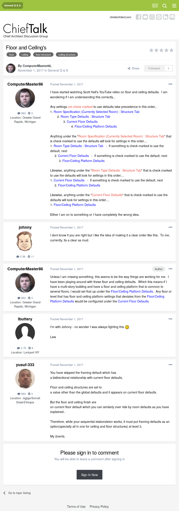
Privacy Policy (99, 506)
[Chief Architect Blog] (172, 16)
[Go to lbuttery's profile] (25, 333)
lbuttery (25, 319)
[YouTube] (145, 16)
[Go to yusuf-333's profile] (25, 378)
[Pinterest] (159, 16)
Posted (66, 84)
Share (134, 68)
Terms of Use (76, 506)
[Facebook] (138, 16)
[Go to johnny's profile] (25, 241)
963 (23, 113)
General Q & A (58, 70)
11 (32, 256)
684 (23, 394)
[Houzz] (165, 16)
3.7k (23, 348)
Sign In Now (89, 474)
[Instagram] (152, 16)
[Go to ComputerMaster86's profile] (10, 68)
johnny (25, 227)
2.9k (22, 256)
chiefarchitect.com (120, 17)
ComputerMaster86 (37, 65)
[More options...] (170, 84)
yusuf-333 (25, 364)
